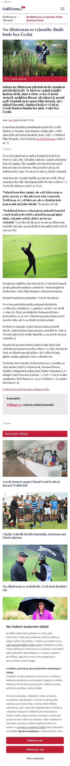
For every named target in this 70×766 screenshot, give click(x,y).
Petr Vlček (12, 120)
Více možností (35, 758)
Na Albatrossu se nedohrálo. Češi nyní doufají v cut (35, 588)
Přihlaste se (14, 404)
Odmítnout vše (35, 749)
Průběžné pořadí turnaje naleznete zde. (26, 389)
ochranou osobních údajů (31, 727)
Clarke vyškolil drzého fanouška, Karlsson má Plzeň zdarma (34, 536)
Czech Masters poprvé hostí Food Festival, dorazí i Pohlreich (31, 483)
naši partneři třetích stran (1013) (24, 645)
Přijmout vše (35, 740)
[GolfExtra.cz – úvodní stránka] (14, 8)
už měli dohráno (46, 138)
